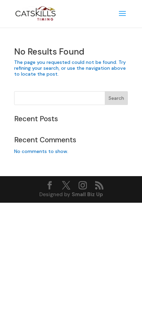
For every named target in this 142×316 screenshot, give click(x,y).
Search (116, 98)
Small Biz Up (87, 194)
